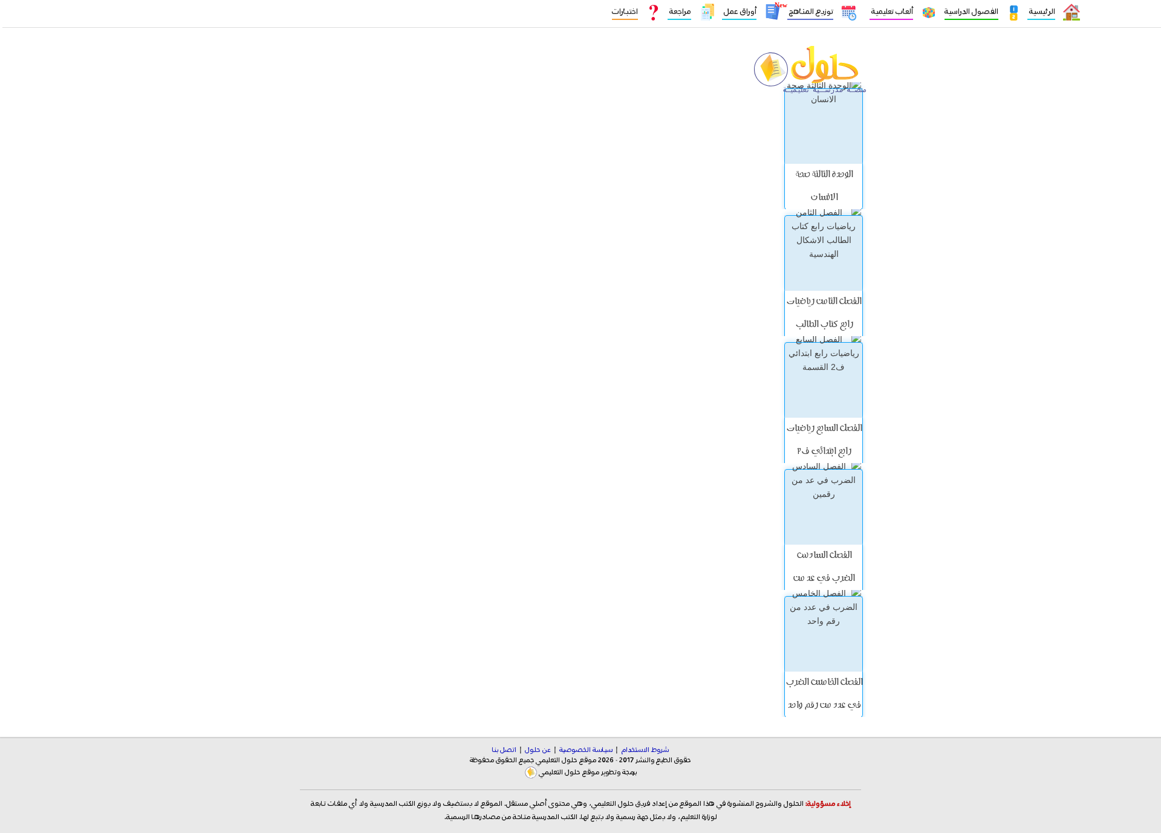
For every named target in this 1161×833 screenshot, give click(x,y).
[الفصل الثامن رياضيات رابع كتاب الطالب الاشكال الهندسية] (823, 253)
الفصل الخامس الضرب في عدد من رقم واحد (823, 694)
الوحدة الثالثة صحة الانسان (824, 187)
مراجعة (679, 12)
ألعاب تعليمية (891, 12)
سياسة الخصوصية (586, 750)
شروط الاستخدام (645, 750)
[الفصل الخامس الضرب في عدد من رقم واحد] (823, 634)
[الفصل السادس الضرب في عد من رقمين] (823, 507)
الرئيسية (1041, 12)
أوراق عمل (739, 12)
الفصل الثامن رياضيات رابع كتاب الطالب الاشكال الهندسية (823, 325)
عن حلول (538, 750)
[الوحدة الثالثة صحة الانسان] (823, 126)
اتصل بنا (504, 750)
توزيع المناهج (810, 12)
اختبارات (625, 12)
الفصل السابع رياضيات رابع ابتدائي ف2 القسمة (824, 452)
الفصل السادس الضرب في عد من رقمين (823, 579)
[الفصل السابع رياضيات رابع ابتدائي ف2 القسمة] (823, 380)
